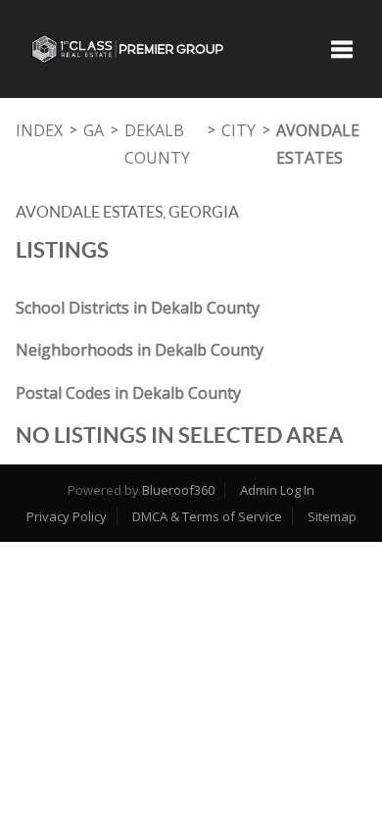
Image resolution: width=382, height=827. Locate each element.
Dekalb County (157, 144)
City (238, 130)
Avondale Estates (317, 144)
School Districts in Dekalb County (138, 307)
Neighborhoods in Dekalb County (139, 350)
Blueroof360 (178, 490)
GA (93, 130)
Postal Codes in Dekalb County (128, 393)
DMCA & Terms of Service (207, 516)
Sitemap (332, 516)
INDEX (39, 130)
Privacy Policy (66, 516)
